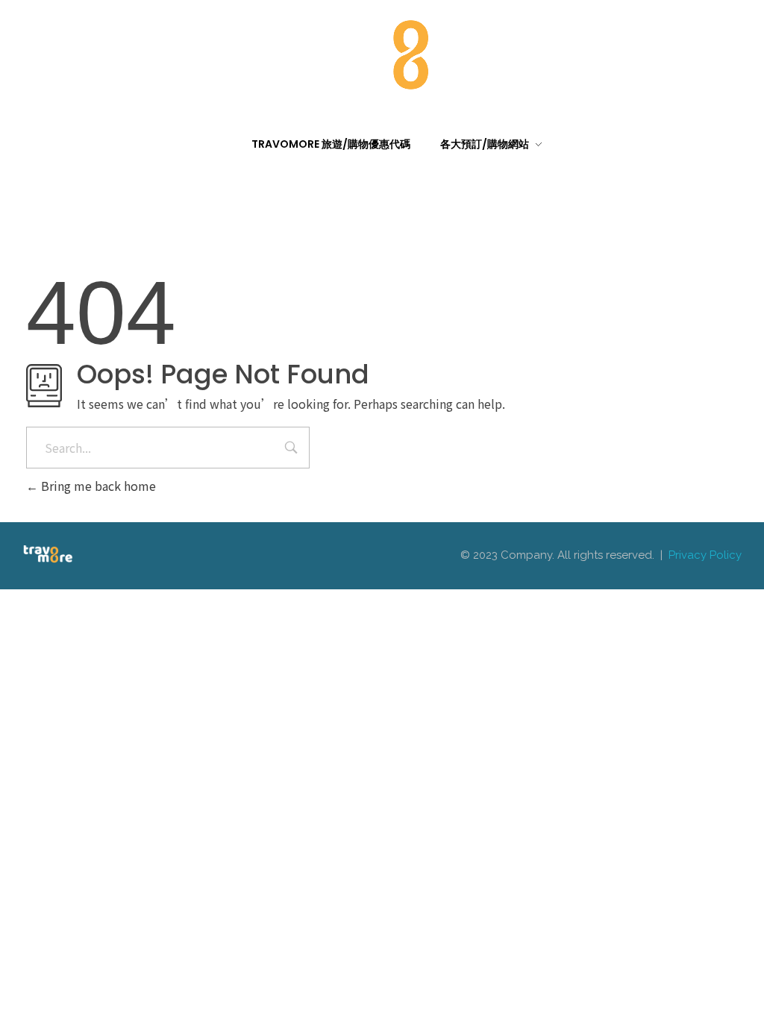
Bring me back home (97, 486)
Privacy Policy (705, 555)
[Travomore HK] (382, 51)
